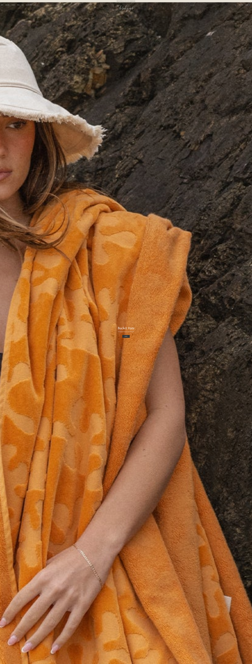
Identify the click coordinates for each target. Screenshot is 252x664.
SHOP (126, 336)
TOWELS (13, 5)
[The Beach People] (126, 8)
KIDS (35, 5)
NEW (2, 5)
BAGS (18, 5)
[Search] (235, 5)
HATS (23, 5)
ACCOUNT (241, 5)
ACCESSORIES (29, 5)
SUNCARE (7, 5)
